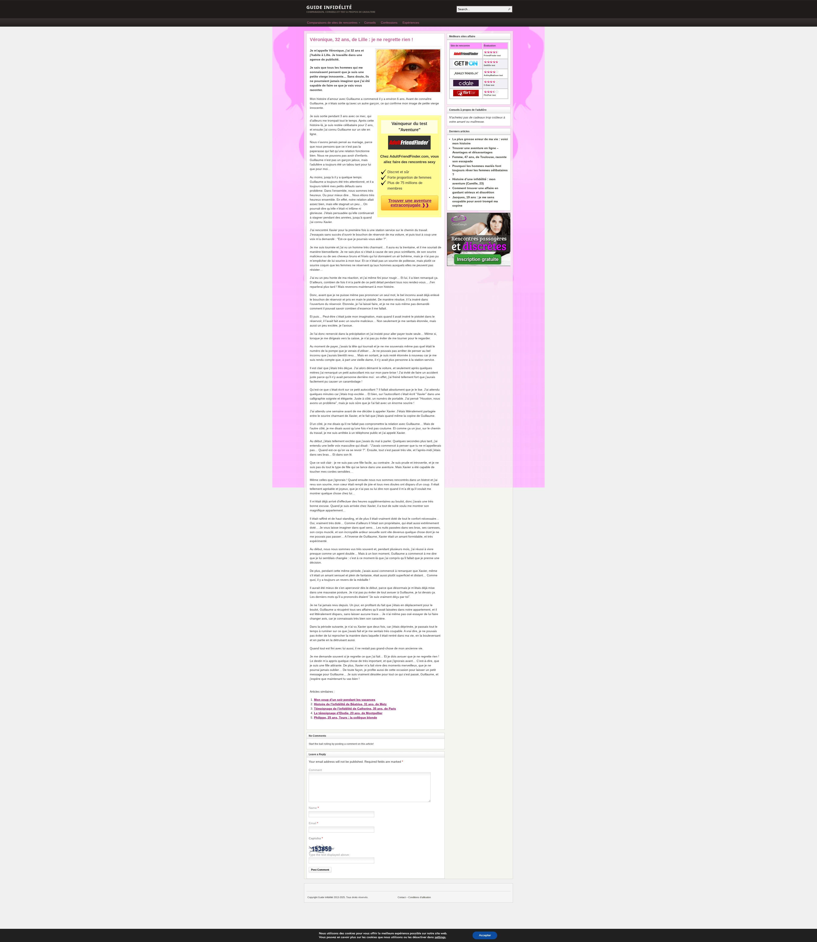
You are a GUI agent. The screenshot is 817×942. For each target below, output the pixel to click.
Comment (315, 770)
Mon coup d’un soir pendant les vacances (344, 699)
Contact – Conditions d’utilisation (414, 897)
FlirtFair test (490, 95)
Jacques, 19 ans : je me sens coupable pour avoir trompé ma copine (475, 201)
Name (313, 808)
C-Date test (489, 85)
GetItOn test (489, 65)
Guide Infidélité (329, 7)
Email (312, 823)
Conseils (370, 22)
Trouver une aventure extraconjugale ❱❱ (409, 202)
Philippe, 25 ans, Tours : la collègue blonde (345, 717)
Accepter (485, 935)
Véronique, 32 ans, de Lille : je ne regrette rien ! (361, 39)
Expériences (411, 22)
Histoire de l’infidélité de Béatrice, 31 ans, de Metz (350, 704)
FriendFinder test (492, 56)
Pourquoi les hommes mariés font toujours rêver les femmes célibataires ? (480, 170)
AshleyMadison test (493, 75)
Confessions (389, 22)
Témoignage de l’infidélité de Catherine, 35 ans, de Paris (355, 708)
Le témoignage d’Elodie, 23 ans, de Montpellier (348, 713)
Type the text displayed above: (329, 854)
